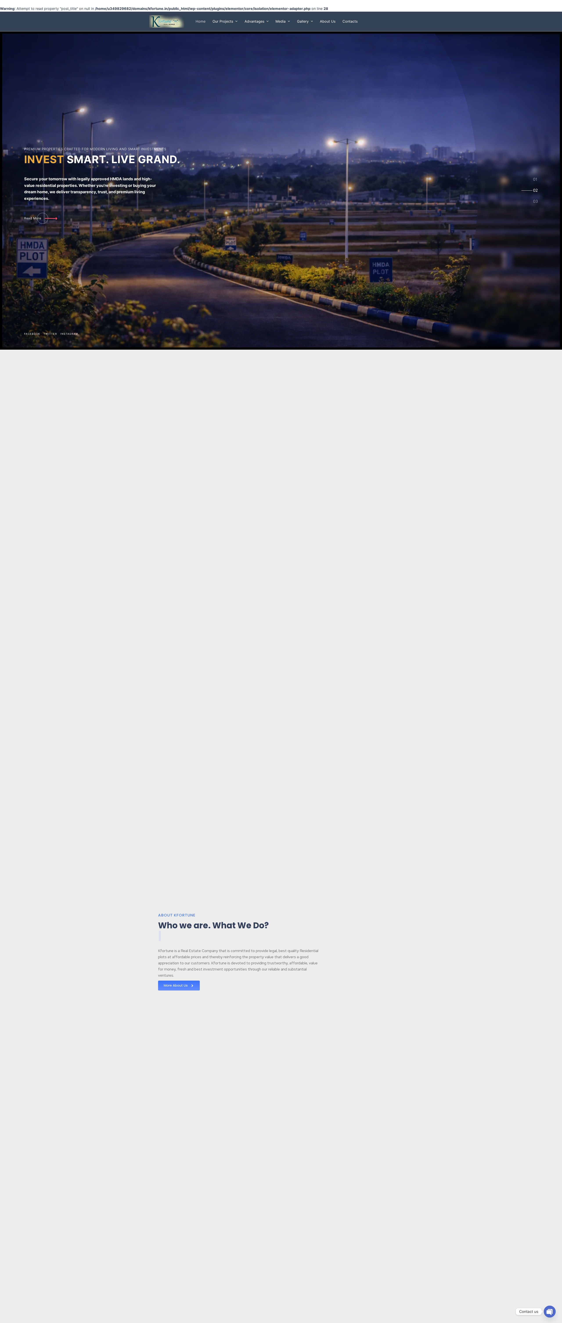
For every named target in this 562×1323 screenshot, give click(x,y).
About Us (327, 21)
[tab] (535, 179)
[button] (235, 21)
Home (200, 21)
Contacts (350, 21)
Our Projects (223, 21)
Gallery (303, 21)
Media (281, 21)
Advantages (254, 21)
